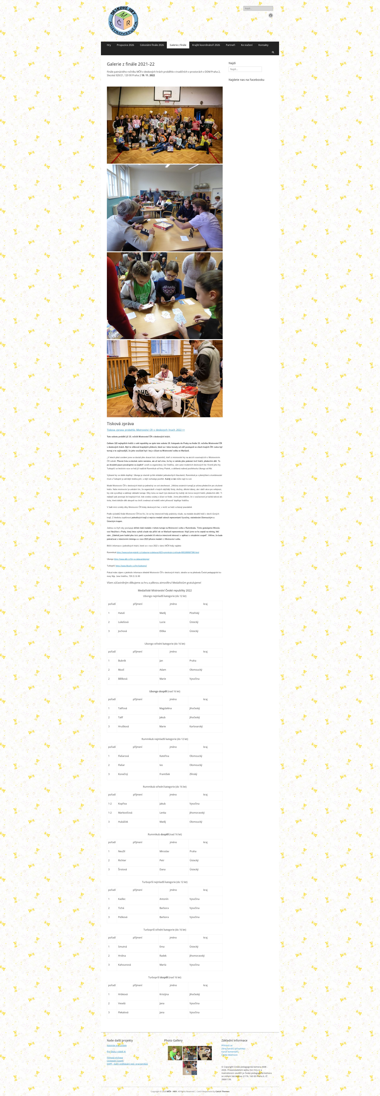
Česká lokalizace (229, 1054)
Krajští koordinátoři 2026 (206, 45)
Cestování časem (115, 1060)
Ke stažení (246, 45)
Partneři (230, 45)
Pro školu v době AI (116, 1051)
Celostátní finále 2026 (152, 45)
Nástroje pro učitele (117, 1045)
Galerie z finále (178, 45)
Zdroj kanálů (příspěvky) (233, 1048)
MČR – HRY (172, 1091)
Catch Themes (222, 1091)
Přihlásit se (226, 1045)
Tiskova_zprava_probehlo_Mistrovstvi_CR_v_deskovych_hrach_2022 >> (146, 430)
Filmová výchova (115, 1057)
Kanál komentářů (230, 1051)
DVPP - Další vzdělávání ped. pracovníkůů (127, 1063)
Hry (109, 45)
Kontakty (263, 45)
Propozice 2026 (125, 45)
